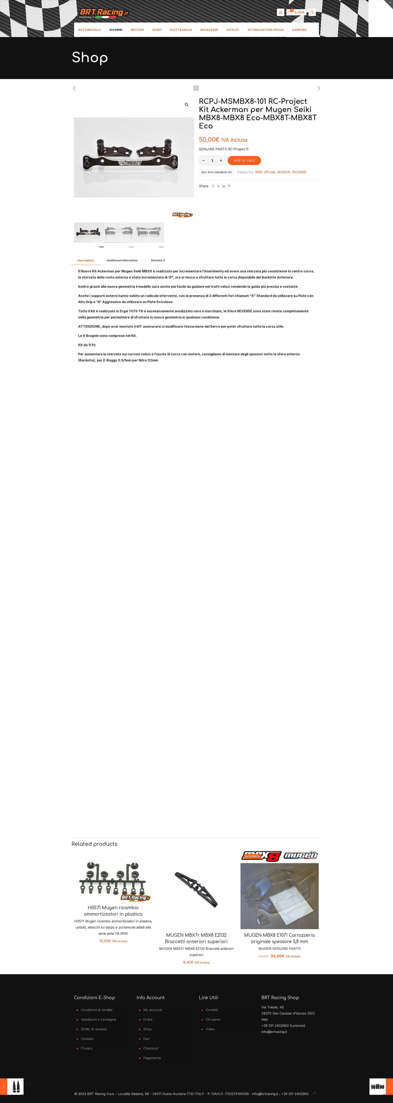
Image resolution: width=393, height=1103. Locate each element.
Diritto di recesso (94, 1029)
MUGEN (283, 172)
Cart (146, 1039)
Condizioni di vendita (96, 1010)
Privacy (87, 1048)
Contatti (212, 1010)
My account (152, 1010)
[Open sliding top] (388, 4)
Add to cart (244, 160)
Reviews (158, 260)
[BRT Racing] (103, 12)
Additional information (122, 260)
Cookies (87, 1039)
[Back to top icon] (314, 1093)
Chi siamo (213, 1019)
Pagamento (152, 1058)
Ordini (147, 1019)
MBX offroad (265, 172)
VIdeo (210, 1029)
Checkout (150, 1048)
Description (86, 260)
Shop (147, 1029)
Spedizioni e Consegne (98, 1019)
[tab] (86, 260)
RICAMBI (299, 172)
